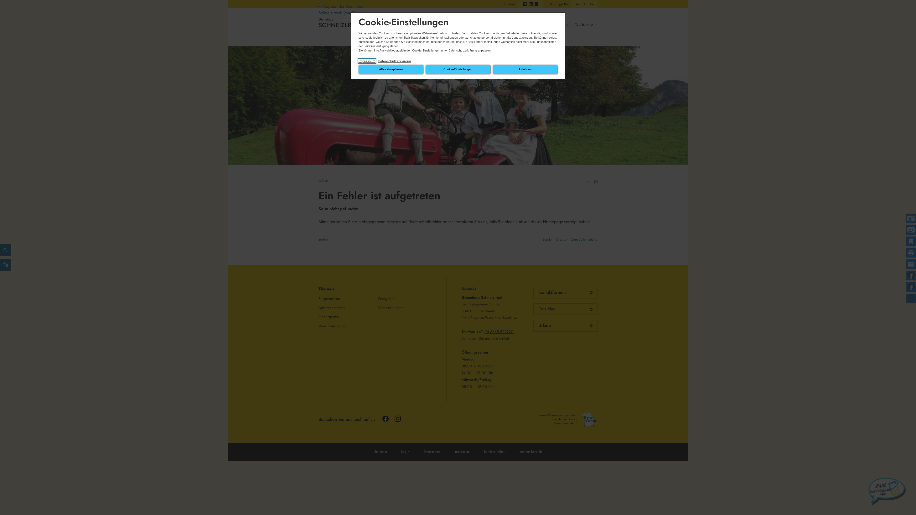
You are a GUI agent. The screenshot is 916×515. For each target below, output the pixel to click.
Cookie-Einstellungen (457, 69)
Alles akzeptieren (391, 69)
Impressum (367, 61)
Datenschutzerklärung (394, 61)
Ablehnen (525, 69)
